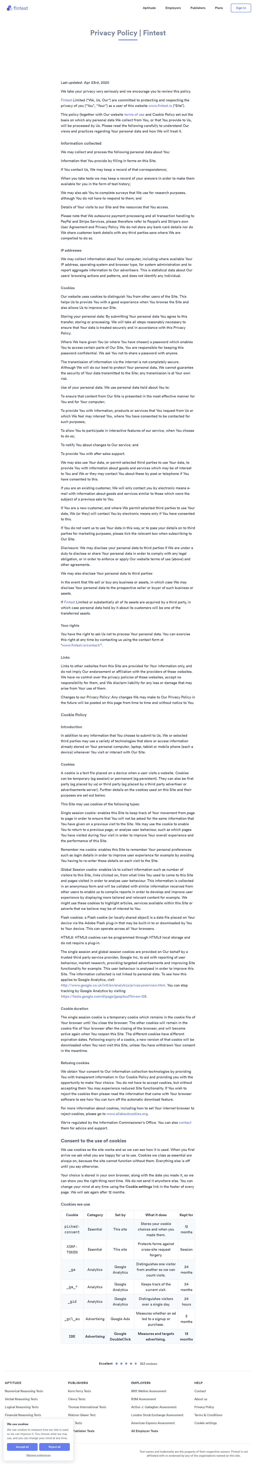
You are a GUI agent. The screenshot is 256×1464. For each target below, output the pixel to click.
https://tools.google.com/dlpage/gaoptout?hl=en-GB (103, 996)
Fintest (66, 100)
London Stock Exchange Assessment (157, 1415)
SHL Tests (75, 1423)
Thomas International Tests (87, 1407)
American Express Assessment (153, 1423)
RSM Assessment (143, 1399)
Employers (173, 8)
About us (200, 1399)
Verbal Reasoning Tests (21, 1399)
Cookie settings (205, 1423)
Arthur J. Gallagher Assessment (154, 1407)
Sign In (241, 8)
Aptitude (149, 8)
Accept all (22, 1447)
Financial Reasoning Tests (23, 1415)
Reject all (55, 1447)
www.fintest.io (160, 105)
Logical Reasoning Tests (22, 1407)
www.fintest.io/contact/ (81, 645)
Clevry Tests (76, 1399)
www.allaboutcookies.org (127, 1113)
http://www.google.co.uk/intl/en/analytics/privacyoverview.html (113, 985)
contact (185, 1122)
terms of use (134, 114)
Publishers (197, 8)
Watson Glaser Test (82, 1415)
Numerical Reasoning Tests (24, 1391)
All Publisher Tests (81, 1431)
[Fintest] (17, 8)
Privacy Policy (204, 1407)
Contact (200, 1391)
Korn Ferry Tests (79, 1391)
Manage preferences (38, 1455)
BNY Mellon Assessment (148, 1391)
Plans (219, 8)
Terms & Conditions (208, 1415)
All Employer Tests (144, 1431)
